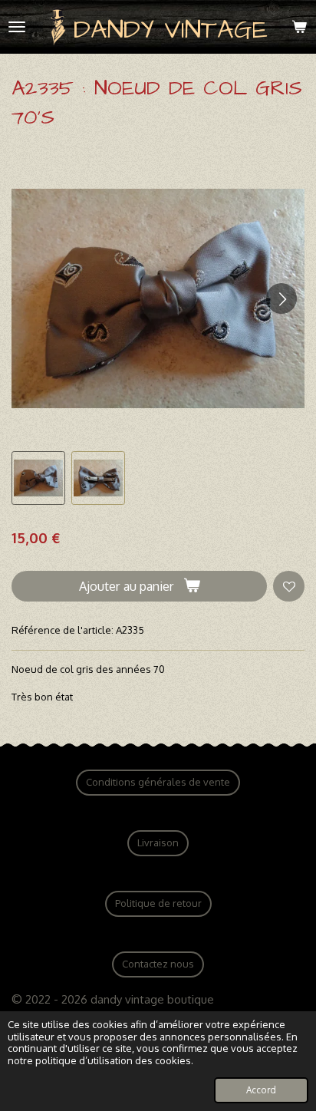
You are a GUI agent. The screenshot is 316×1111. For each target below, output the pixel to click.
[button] (38, 478)
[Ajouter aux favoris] (288, 586)
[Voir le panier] (299, 27)
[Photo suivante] (281, 298)
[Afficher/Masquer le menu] (17, 27)
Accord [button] (261, 1090)
